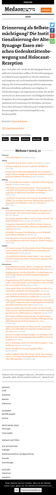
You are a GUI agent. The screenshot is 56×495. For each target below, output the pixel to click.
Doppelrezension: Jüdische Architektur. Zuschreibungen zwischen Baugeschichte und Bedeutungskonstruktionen (29, 273)
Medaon (6, 387)
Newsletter (6, 477)
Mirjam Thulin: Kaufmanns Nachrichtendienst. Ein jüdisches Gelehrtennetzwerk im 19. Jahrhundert (28, 295)
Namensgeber (7, 433)
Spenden (5, 399)
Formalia (5, 458)
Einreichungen (7, 462)
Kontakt (6, 469)
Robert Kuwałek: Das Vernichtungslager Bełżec (24, 348)
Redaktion (6, 394)
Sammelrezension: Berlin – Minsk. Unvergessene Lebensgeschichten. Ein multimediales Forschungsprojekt (29, 267)
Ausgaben (6, 410)
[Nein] (52, 487)
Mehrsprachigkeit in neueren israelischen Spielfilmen (26, 166)
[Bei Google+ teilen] (52, 35)
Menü (28, 16)
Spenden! (46, 10)
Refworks (25, 139)
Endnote (14, 139)
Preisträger (6, 428)
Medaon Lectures (10, 440)
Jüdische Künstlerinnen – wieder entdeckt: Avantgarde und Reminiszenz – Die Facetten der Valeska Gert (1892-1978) (29, 211)
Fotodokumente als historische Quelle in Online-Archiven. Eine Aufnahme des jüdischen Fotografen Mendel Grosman (29, 239)
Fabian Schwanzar (19, 121)
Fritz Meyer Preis (10, 425)
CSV (46, 139)
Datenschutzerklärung (31, 490)
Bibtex (5, 139)
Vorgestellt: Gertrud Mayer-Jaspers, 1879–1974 (23, 162)
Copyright (6, 449)
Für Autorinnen (10, 446)
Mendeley (37, 139)
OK (16, 490)
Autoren (5, 418)
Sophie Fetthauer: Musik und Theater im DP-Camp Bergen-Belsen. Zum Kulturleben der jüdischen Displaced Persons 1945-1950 (29, 329)
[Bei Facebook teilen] (52, 30)
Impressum (6, 403)
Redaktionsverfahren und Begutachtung (18, 453)
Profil (4, 390)
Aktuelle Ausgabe (8, 413)
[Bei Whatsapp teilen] (52, 41)
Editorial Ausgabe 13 (14, 157)
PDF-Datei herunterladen (13, 128)
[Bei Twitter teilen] (52, 25)
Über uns (28, 2)
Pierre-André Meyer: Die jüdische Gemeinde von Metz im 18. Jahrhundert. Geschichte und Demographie (29, 289)
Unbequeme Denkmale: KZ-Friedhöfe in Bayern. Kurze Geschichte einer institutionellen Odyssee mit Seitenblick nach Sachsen (29, 226)
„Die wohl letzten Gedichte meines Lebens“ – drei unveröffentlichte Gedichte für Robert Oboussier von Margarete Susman (29, 258)
